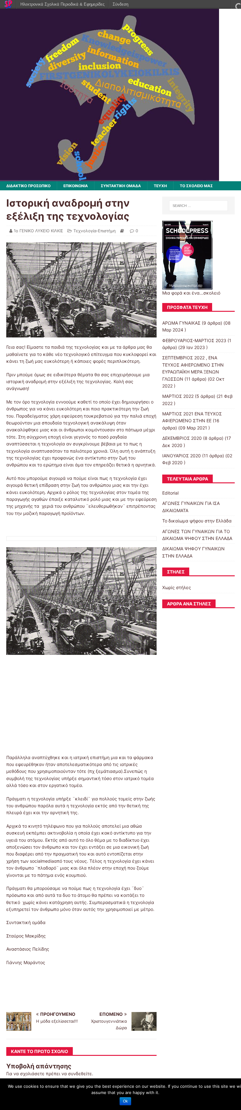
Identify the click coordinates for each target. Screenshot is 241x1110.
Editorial (170, 493)
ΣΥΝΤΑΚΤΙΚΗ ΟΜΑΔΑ (121, 185)
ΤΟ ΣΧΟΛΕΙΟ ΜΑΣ (196, 185)
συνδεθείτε (80, 1073)
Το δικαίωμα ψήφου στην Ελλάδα (197, 520)
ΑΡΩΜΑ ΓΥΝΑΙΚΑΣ (181, 323)
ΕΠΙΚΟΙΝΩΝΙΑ (75, 185)
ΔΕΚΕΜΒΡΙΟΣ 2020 (182, 438)
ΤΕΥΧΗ (160, 185)
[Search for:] (198, 205)
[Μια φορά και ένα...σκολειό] (109, 177)
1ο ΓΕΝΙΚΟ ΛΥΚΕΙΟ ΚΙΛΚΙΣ (38, 230)
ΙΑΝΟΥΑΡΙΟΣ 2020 (181, 455)
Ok (125, 1101)
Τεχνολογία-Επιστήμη (94, 230)
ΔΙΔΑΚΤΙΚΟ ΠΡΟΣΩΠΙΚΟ (28, 185)
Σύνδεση (120, 4)
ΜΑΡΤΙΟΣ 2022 (178, 396)
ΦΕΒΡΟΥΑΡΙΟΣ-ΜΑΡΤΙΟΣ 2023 (194, 340)
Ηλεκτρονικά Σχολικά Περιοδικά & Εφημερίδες (62, 4)
